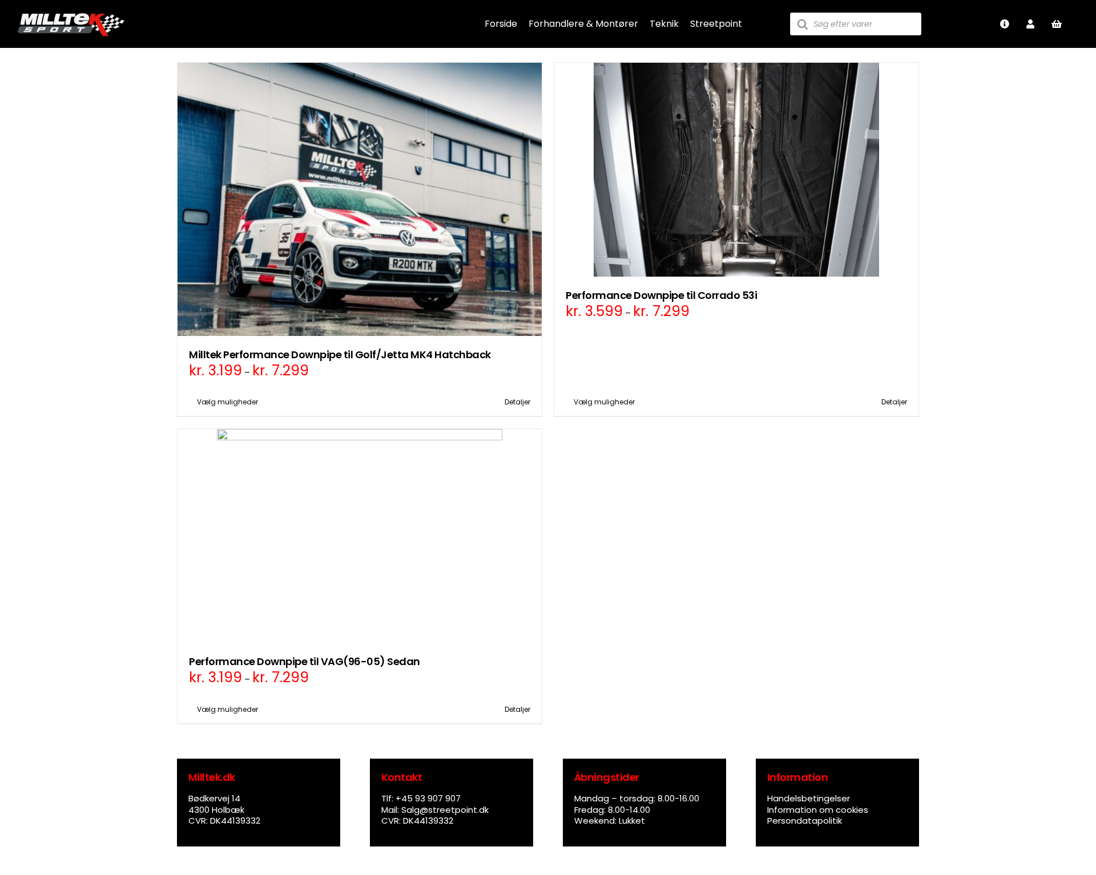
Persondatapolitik (804, 821)
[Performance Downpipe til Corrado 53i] (736, 170)
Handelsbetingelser (808, 798)
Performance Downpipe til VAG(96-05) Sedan (304, 661)
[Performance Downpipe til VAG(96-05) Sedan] (360, 536)
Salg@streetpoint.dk (445, 810)
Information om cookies (817, 810)
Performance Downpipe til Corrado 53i (661, 295)
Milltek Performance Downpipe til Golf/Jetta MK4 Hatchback (340, 354)
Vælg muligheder (227, 402)
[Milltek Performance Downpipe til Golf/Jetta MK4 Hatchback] (360, 199)
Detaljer (517, 402)
